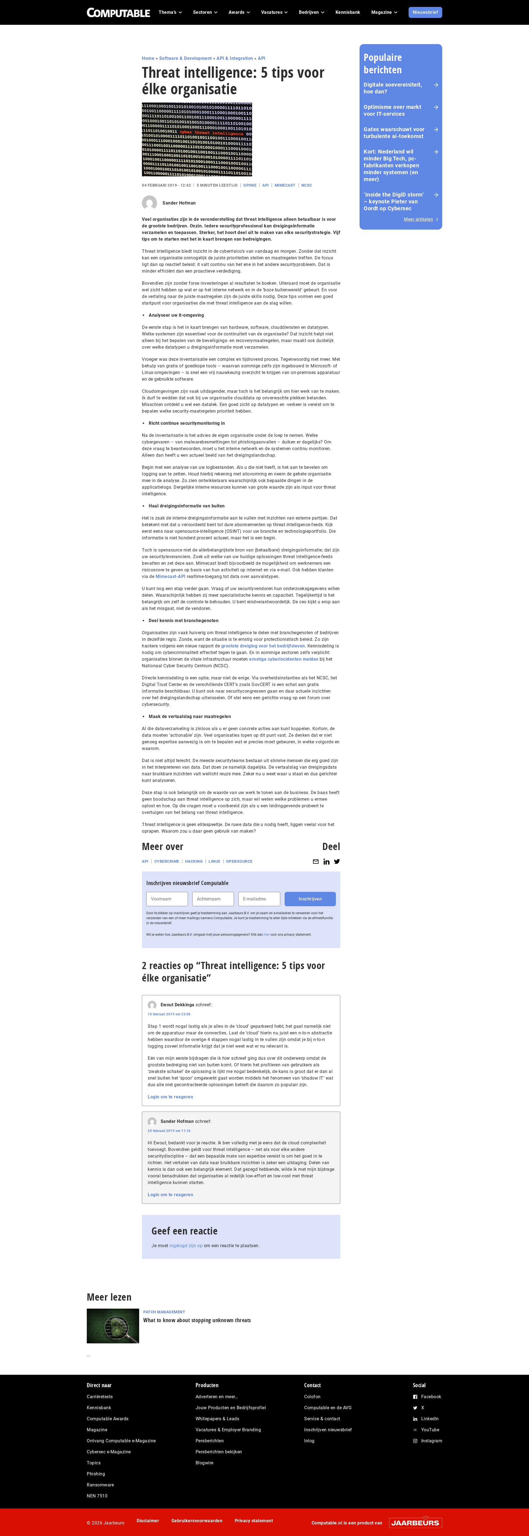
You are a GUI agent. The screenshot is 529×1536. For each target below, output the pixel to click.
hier (266, 935)
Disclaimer (148, 1520)
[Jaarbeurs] (413, 1523)
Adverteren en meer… (217, 1396)
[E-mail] (315, 861)
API (262, 58)
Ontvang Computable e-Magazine (121, 1440)
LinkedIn (430, 1418)
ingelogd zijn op (186, 1245)
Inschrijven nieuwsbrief (328, 1429)
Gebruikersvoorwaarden (197, 1520)
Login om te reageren (170, 1096)
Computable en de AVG (328, 1407)
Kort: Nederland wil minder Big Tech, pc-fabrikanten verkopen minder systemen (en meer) (391, 165)
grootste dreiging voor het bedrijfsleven (263, 646)
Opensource (239, 861)
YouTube (430, 1429)
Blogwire (205, 1462)
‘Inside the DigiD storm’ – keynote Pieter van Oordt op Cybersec (394, 201)
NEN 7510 (97, 1496)
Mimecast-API (171, 576)
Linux (214, 861)
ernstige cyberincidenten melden (284, 659)
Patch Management (164, 1312)
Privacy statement (254, 1520)
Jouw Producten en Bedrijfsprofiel (231, 1407)
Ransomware (100, 1484)
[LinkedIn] (326, 861)
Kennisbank (99, 1407)
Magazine (97, 1429)
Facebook (431, 1396)
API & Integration (235, 58)
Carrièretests (100, 1396)
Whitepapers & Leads (217, 1418)
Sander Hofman (179, 203)
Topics (94, 1462)
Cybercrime (166, 861)
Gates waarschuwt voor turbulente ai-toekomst (394, 132)
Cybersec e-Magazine (109, 1451)
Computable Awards (108, 1418)
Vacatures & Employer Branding (228, 1429)
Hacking (194, 861)
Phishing (96, 1473)
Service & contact (322, 1418)
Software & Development (185, 58)
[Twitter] (337, 861)
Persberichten (210, 1440)
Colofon (312, 1396)
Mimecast (285, 185)
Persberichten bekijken (219, 1451)
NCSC (306, 185)
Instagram (431, 1440)
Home (148, 58)
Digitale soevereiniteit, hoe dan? (393, 88)
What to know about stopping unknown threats (197, 1320)
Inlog (309, 1440)
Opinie (250, 185)
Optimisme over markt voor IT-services (392, 110)
